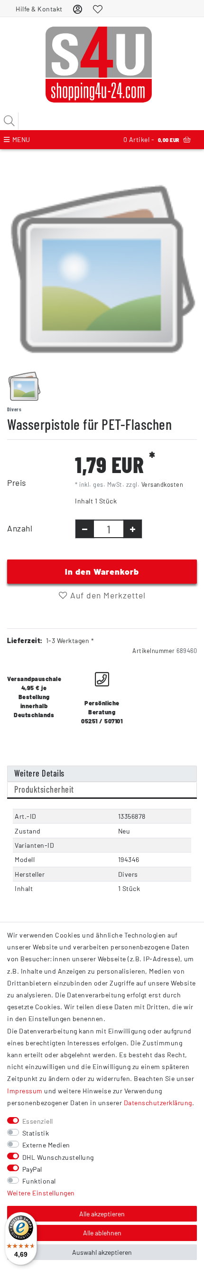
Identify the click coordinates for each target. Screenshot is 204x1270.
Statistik (35, 1133)
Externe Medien (46, 1145)
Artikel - (151, 139)
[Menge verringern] (84, 529)
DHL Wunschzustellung (58, 1157)
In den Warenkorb (102, 571)
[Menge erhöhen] (132, 529)
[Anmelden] (78, 8)
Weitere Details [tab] (39, 773)
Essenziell (37, 1121)
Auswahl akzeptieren (102, 1252)
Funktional (39, 1181)
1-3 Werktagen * (70, 640)
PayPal (32, 1169)
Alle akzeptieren (102, 1214)
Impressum (25, 1091)
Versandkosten (162, 484)
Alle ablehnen (102, 1233)
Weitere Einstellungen (41, 1193)
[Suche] (9, 121)
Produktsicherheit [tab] (44, 789)
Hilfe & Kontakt (39, 9)
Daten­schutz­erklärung (158, 1103)
